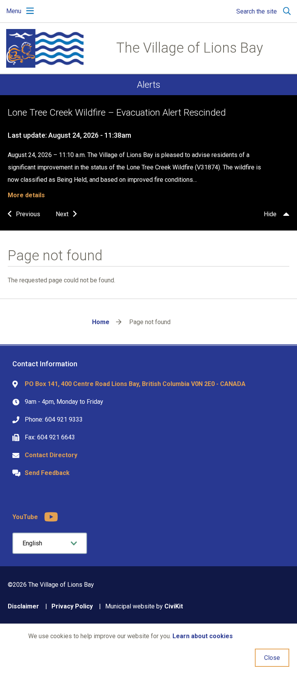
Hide (270, 214)
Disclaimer (23, 606)
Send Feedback (47, 473)
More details (26, 195)
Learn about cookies (202, 636)
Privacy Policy (72, 606)
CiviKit (173, 606)
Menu (13, 11)
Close (272, 657)
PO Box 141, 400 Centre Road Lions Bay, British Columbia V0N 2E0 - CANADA (135, 384)
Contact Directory (51, 455)
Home (100, 322)
